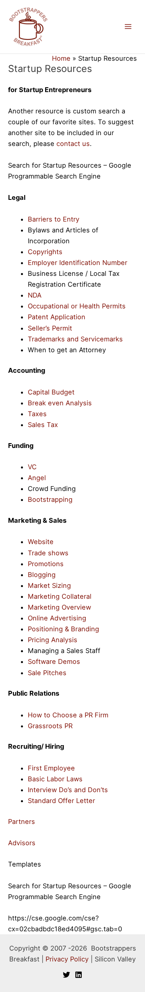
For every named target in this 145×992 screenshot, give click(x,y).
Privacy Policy (67, 959)
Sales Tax (43, 425)
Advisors (21, 843)
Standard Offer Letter (61, 801)
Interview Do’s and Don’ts (68, 790)
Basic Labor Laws (55, 779)
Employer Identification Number (77, 263)
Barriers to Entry (53, 219)
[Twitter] (66, 974)
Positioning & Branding (63, 629)
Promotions (46, 564)
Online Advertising (57, 618)
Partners (21, 821)
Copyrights (45, 252)
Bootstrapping (50, 499)
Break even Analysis (60, 403)
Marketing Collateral (59, 596)
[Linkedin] (78, 974)
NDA (34, 295)
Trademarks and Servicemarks (75, 339)
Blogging (42, 575)
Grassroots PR (50, 726)
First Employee (51, 768)
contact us (73, 144)
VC (32, 467)
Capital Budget (51, 392)
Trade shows (48, 553)
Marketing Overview (59, 607)
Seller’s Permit (50, 328)
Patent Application (56, 317)
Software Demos (54, 661)
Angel (37, 478)
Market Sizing (49, 585)
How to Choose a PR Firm (68, 715)
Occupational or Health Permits (77, 306)
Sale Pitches (47, 673)
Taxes (37, 414)
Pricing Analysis (52, 640)
